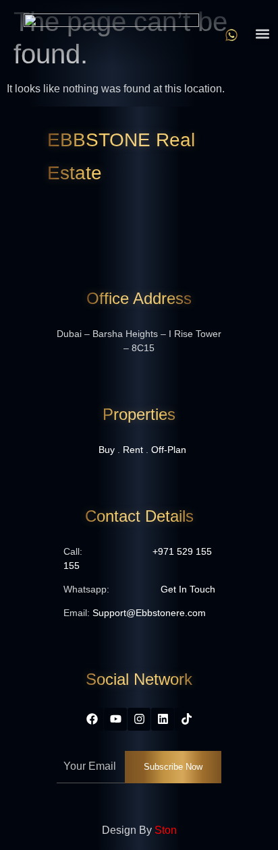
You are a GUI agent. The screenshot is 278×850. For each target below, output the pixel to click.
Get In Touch (188, 589)
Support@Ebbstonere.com (149, 612)
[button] (262, 34)
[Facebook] (91, 719)
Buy (107, 449)
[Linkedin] (162, 719)
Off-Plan (168, 449)
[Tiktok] (186, 719)
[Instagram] (139, 719)
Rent (133, 449)
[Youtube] (115, 719)
